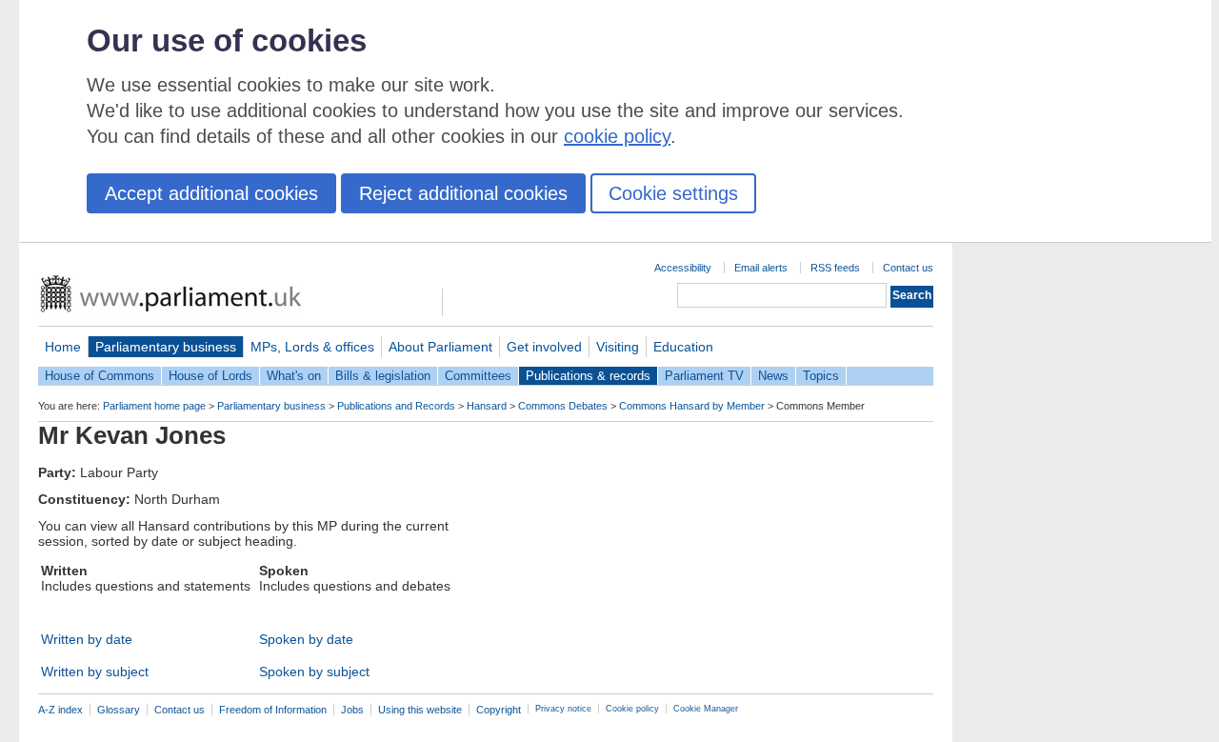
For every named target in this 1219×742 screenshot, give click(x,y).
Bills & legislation (382, 376)
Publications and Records (396, 405)
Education (683, 346)
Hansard (487, 405)
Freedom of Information (273, 709)
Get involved (544, 346)
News (773, 376)
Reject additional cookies (463, 193)
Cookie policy (632, 708)
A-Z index (60, 709)
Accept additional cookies (211, 193)
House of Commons (99, 376)
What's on (294, 376)
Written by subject (95, 671)
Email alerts (761, 267)
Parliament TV (704, 376)
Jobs (352, 709)
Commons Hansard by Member (692, 405)
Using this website (420, 709)
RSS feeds (835, 267)
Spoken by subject (314, 671)
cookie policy (617, 136)
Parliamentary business (165, 346)
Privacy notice (563, 708)
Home (63, 346)
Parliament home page (154, 405)
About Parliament (440, 346)
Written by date (86, 639)
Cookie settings (673, 193)
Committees (478, 376)
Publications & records (588, 376)
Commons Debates (563, 405)
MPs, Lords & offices (312, 346)
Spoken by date (306, 639)
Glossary (118, 709)
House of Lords (210, 376)
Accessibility (682, 267)
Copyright (498, 709)
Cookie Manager (705, 708)
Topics (821, 376)
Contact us (908, 267)
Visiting (617, 346)
